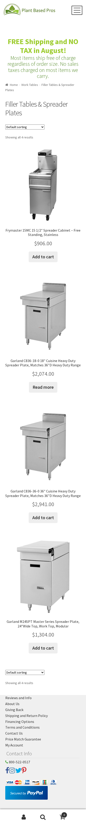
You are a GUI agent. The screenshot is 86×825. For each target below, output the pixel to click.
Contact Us (14, 733)
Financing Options (19, 721)
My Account (14, 745)
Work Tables (29, 85)
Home (14, 85)
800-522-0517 (19, 762)
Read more (43, 387)
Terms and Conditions (22, 727)
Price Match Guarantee (23, 739)
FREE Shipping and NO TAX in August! (43, 46)
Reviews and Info (18, 697)
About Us (12, 703)
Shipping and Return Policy (26, 715)
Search (43, 817)
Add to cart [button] (43, 256)
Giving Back (14, 709)
